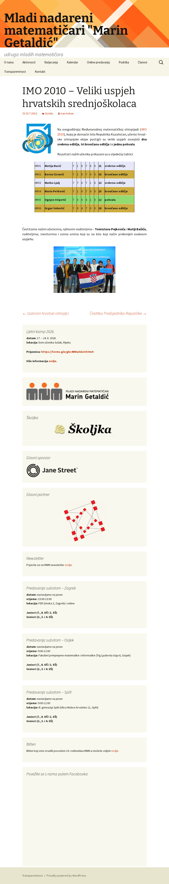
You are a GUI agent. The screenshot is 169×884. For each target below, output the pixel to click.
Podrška (124, 62)
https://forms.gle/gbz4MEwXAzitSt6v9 (67, 352)
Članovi (142, 62)
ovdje (52, 361)
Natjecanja (51, 62)
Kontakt (40, 72)
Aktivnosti (28, 62)
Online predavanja (98, 62)
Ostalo (49, 113)
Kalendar (72, 62)
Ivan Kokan (67, 113)
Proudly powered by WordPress (66, 875)
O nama (9, 62)
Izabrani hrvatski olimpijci (45, 313)
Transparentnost (15, 72)
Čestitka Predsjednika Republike (118, 313)
